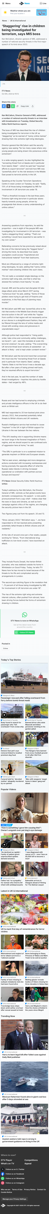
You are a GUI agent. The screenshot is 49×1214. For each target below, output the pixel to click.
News (4, 21)
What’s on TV (7, 1163)
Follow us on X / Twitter (15, 1169)
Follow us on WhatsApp (15, 1178)
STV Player (6, 1160)
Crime (5, 648)
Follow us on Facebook (15, 1174)
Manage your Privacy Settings (14, 1199)
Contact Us (41, 1189)
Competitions (31, 1160)
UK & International (18, 21)
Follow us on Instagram (15, 1183)
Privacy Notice (29, 1189)
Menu (7, 3)
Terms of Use (17, 1189)
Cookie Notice (6, 1192)
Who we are (5, 1189)
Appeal (27, 1163)
